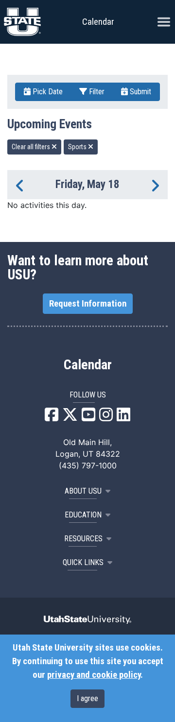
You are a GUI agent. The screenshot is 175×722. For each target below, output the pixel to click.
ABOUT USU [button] (83, 491)
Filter (96, 91)
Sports (78, 147)
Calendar (88, 365)
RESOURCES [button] (83, 538)
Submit (139, 91)
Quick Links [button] (83, 562)
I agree (87, 698)
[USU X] (70, 417)
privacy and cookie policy (93, 675)
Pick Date (47, 91)
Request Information (87, 303)
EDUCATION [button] (83, 514)
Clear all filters (32, 147)
